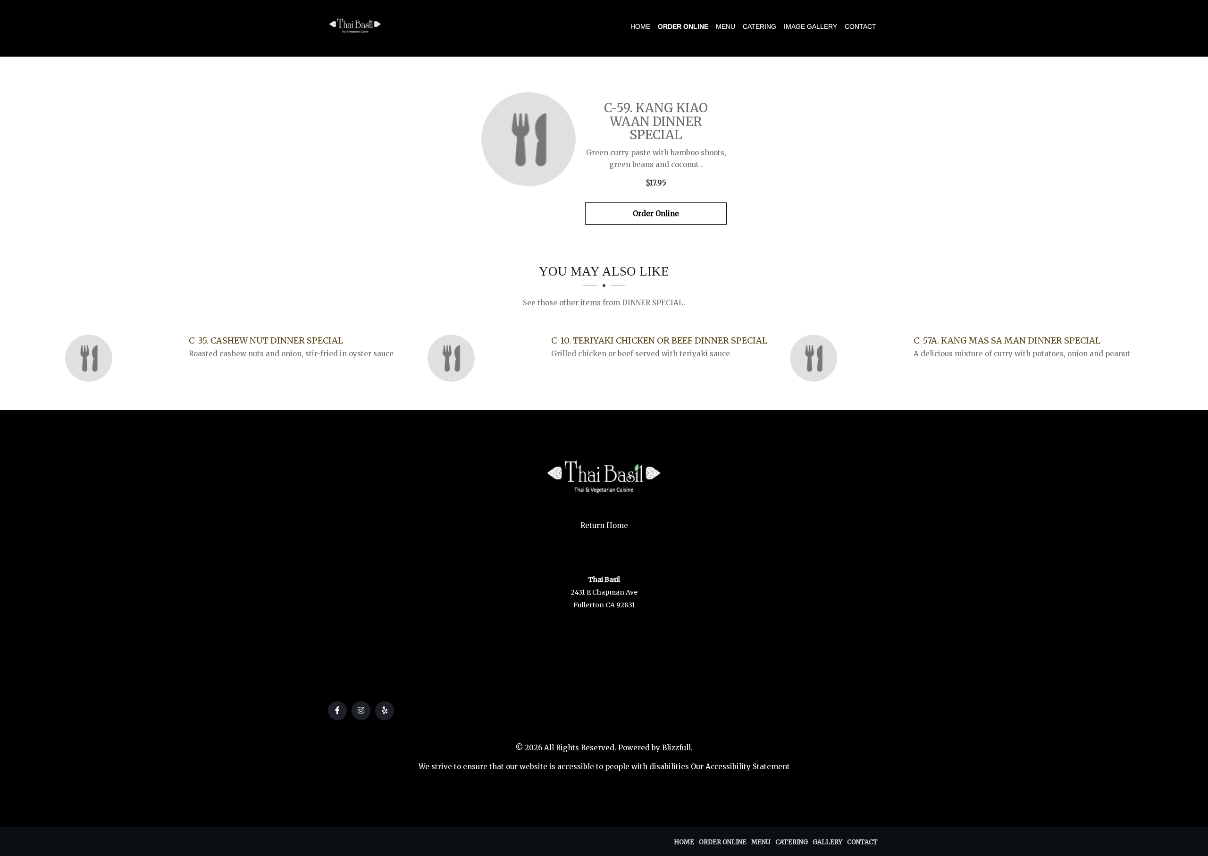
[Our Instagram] (361, 710)
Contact (860, 26)
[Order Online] (528, 139)
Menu (725, 26)
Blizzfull (676, 747)
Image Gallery (810, 26)
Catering (759, 26)
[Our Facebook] (337, 710)
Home (640, 26)
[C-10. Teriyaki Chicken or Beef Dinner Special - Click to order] (453, 358)
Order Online (683, 26)
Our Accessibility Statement (740, 766)
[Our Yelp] (384, 710)
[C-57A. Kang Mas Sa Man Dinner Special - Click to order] (816, 358)
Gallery (827, 842)
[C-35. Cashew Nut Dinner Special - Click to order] (91, 358)
